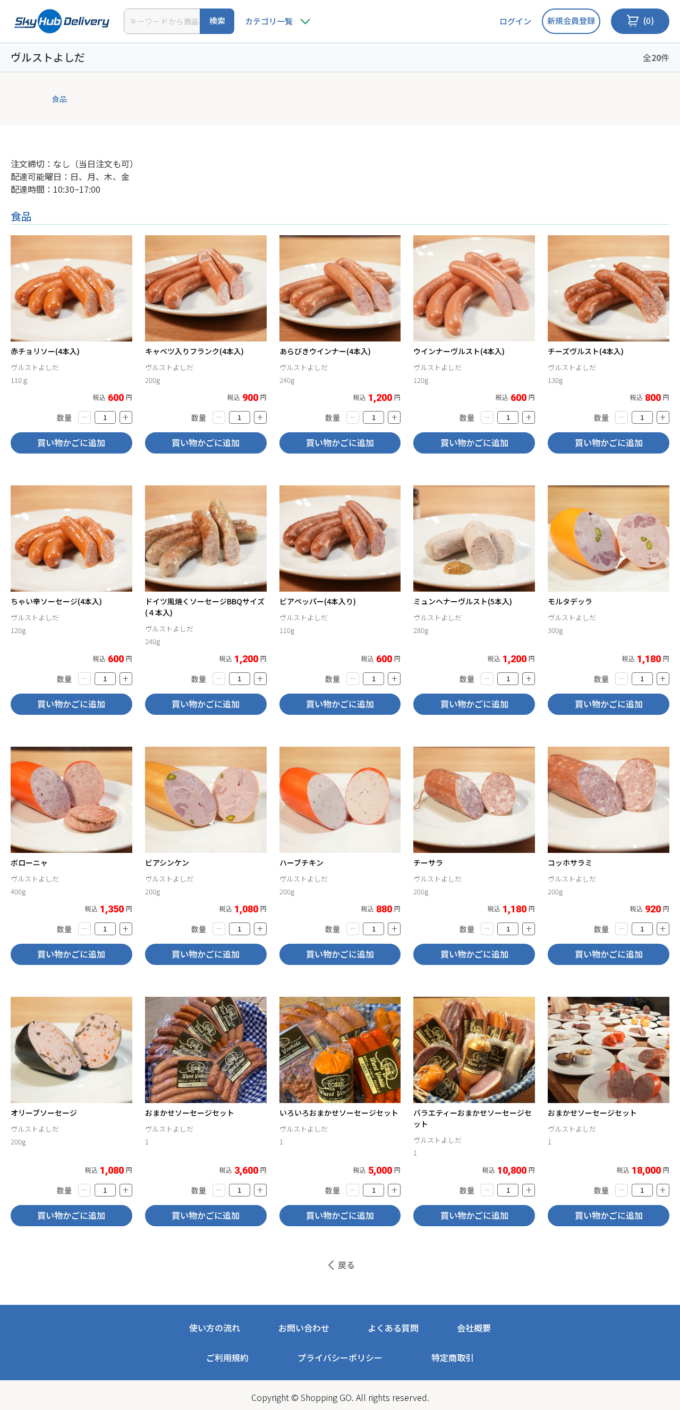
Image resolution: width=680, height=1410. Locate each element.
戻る (346, 1264)
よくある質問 (393, 1327)
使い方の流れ (214, 1327)
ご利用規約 (227, 1357)
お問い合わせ (303, 1327)
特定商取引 (452, 1357)
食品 (59, 98)
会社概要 (474, 1327)
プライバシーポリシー (340, 1357)
